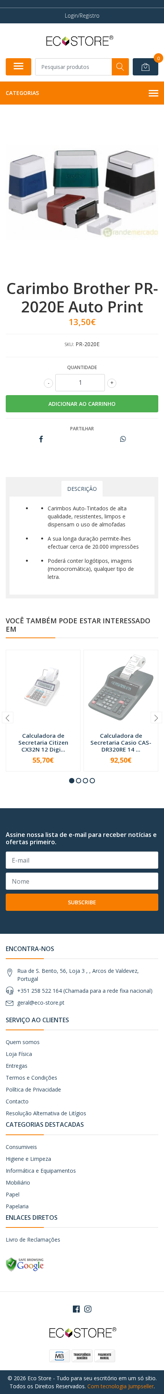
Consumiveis (21, 1146)
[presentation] (7, 717)
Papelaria (17, 1206)
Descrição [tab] (82, 488)
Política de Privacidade (33, 1089)
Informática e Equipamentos (41, 1170)
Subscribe (82, 902)
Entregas (16, 1065)
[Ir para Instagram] (87, 1309)
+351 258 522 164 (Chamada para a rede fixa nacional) (85, 990)
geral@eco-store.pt (40, 1002)
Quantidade (82, 367)
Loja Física (19, 1053)
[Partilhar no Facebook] (41, 439)
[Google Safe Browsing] (25, 1264)
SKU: (69, 344)
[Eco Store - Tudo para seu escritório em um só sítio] (79, 40)
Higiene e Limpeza (28, 1158)
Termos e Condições (31, 1077)
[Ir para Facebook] (76, 1309)
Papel (12, 1194)
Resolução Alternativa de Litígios (46, 1113)
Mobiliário (18, 1182)
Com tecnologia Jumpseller (120, 1386)
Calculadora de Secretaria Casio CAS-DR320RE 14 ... (120, 742)
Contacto (17, 1101)
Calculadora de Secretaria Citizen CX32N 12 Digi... (43, 742)
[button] (71, 780)
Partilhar (82, 428)
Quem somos (23, 1042)
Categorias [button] (22, 92)
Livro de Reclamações (33, 1239)
